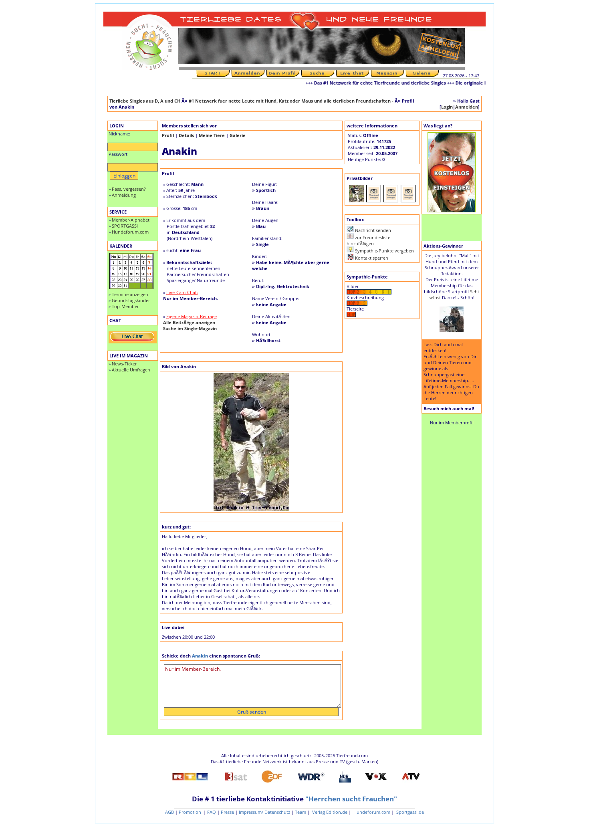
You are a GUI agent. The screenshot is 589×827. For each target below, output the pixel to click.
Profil (168, 135)
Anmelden (466, 107)
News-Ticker (124, 364)
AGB (169, 812)
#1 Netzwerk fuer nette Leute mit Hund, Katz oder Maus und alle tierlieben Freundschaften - (292, 101)
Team (300, 812)
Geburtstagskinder (131, 300)
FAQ (211, 812)
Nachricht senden (373, 230)
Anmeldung (124, 195)
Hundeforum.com (130, 232)
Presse (227, 812)
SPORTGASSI (125, 226)
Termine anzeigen (130, 294)
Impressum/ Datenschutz (264, 812)
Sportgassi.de (409, 812)
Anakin (200, 656)
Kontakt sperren (371, 258)
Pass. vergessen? (129, 189)
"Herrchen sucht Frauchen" (351, 798)
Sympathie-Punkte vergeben (384, 251)
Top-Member (125, 306)
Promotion (190, 812)
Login (447, 107)
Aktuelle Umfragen (131, 370)
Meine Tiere (212, 135)
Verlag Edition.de (329, 812)
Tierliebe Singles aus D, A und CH (144, 101)
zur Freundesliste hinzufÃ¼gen (368, 240)
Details (186, 135)
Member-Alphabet (130, 220)
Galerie (238, 135)
